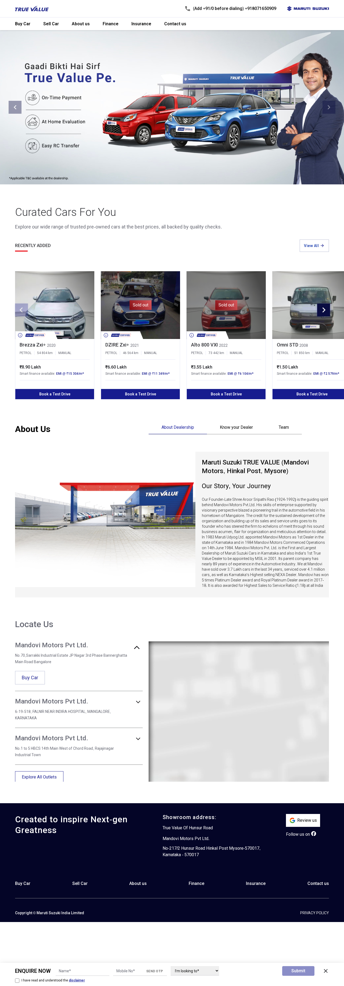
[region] (239, 711)
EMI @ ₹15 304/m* (70, 374)
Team (284, 427)
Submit (298, 970)
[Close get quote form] (325, 971)
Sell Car (51, 23)
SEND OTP (154, 971)
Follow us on (298, 834)
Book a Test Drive (54, 394)
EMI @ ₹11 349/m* (156, 374)
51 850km (302, 353)
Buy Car (22, 23)
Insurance (141, 23)
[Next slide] (328, 107)
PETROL (25, 353)
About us (81, 23)
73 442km (216, 353)
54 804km (45, 353)
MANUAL (64, 353)
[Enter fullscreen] (321, 649)
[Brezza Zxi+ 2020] (54, 305)
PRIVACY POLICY (314, 913)
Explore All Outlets (39, 777)
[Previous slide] (15, 107)
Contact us (175, 23)
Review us (307, 820)
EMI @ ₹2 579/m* (326, 374)
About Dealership (178, 427)
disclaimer (77, 980)
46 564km (130, 353)
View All (311, 246)
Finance (111, 23)
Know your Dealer (236, 427)
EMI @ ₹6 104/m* (240, 374)
